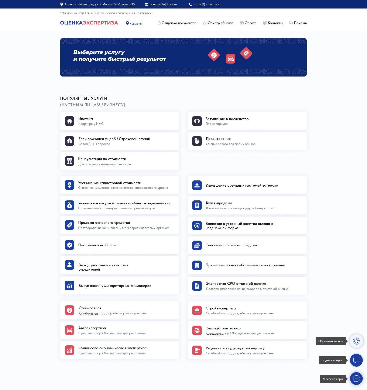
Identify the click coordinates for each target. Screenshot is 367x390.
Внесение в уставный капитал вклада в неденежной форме (239, 225)
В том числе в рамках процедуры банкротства (240, 208)
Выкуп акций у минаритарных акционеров (115, 285)
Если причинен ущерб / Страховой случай (114, 138)
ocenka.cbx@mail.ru (163, 4)
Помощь (300, 23)
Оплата (251, 23)
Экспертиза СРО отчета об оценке (236, 283)
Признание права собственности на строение (245, 265)
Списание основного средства (232, 245)
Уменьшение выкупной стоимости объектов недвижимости (124, 203)
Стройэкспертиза (221, 308)
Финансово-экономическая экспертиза (112, 348)
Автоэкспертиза (92, 328)
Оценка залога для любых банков (230, 144)
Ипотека (85, 118)
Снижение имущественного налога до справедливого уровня (123, 188)
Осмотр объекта (220, 23)
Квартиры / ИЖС (90, 124)
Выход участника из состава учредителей (103, 267)
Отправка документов (179, 23)
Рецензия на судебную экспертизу (235, 348)
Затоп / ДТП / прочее (94, 144)
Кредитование (218, 138)
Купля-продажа (219, 203)
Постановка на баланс (98, 245)
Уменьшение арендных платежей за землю (242, 185)
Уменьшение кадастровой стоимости (109, 182)
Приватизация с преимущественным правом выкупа (116, 208)
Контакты (275, 23)
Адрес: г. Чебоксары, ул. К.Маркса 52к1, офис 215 (100, 4)
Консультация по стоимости (102, 158)
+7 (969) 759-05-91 (207, 4)
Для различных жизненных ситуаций (104, 164)
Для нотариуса (217, 124)
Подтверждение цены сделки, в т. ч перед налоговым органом (123, 228)
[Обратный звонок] (356, 341)
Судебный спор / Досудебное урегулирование (240, 333)
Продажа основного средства (104, 222)
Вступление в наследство (227, 118)
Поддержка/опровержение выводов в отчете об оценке (247, 289)
